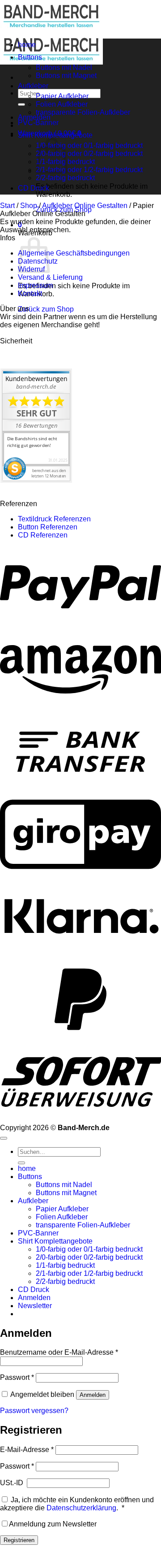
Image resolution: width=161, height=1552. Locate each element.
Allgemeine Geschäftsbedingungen (74, 253)
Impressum (35, 285)
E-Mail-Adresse (27, 1449)
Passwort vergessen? (34, 1410)
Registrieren (19, 1540)
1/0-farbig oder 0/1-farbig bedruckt (89, 145)
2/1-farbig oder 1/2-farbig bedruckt (89, 169)
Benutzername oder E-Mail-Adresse (59, 1352)
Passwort (17, 1377)
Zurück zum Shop (46, 309)
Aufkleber (33, 86)
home (27, 44)
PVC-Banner (38, 122)
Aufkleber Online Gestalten (84, 205)
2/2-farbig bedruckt (65, 178)
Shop (28, 205)
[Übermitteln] (21, 104)
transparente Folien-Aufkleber (83, 112)
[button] (35, 1305)
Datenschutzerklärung (81, 1508)
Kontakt (30, 293)
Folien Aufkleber (62, 104)
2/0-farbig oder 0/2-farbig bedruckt (89, 153)
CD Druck (33, 188)
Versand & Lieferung (50, 277)
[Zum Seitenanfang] (3, 1138)
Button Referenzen (47, 527)
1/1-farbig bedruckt (65, 1265)
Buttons (30, 57)
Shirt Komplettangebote (55, 135)
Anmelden (93, 1395)
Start (7, 205)
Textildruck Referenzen (54, 519)
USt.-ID (12, 1483)
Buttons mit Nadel (64, 67)
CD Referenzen (43, 535)
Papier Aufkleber (62, 96)
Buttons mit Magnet (66, 75)
